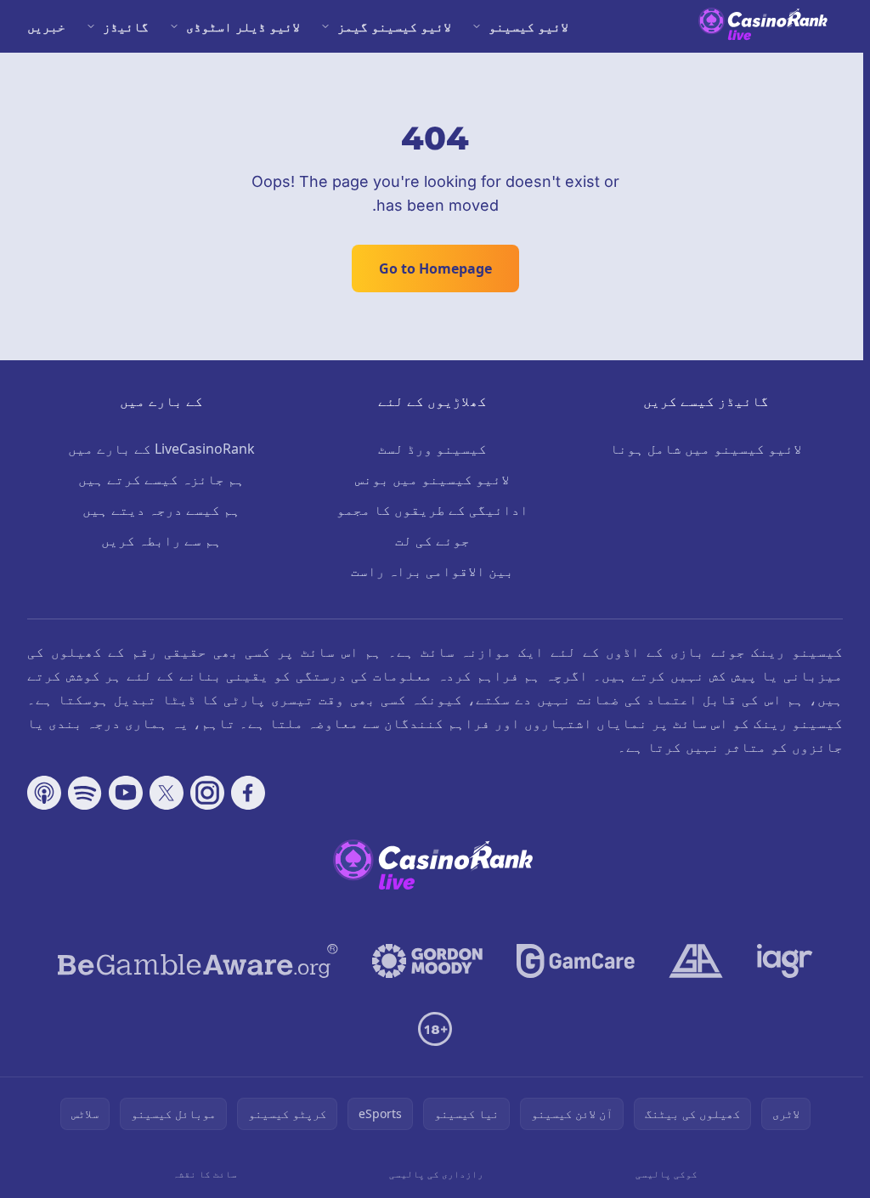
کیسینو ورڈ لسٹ (432, 448)
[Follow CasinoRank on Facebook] (248, 793)
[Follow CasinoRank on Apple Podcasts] (44, 793)
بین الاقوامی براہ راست (432, 571)
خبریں (46, 26)
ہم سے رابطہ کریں (161, 540)
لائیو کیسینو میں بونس (432, 479)
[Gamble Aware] (198, 961)
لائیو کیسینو (528, 26)
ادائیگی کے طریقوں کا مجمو (432, 509)
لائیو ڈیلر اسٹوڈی (243, 26)
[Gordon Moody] (427, 961)
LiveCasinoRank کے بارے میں (161, 448)
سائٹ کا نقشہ (204, 1173)
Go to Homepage (435, 268)
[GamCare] (576, 961)
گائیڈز (126, 26)
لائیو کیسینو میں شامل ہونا (706, 448)
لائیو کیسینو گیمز (394, 26)
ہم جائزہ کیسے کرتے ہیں (161, 479)
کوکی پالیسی (667, 1173)
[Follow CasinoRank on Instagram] (207, 793)
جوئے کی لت (432, 540)
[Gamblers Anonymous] (696, 961)
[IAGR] (785, 961)
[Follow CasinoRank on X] (167, 793)
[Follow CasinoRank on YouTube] (126, 793)
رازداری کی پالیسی (436, 1173)
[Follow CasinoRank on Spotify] (85, 793)
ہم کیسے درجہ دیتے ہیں (161, 509)
